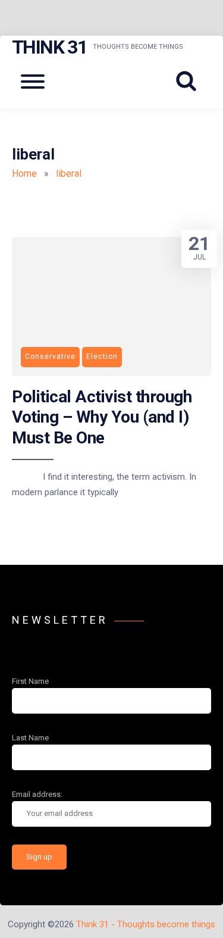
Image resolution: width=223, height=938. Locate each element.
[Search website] (190, 82)
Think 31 (49, 47)
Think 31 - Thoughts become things (145, 924)
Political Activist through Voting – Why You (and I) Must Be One (101, 417)
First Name (30, 681)
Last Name (30, 737)
